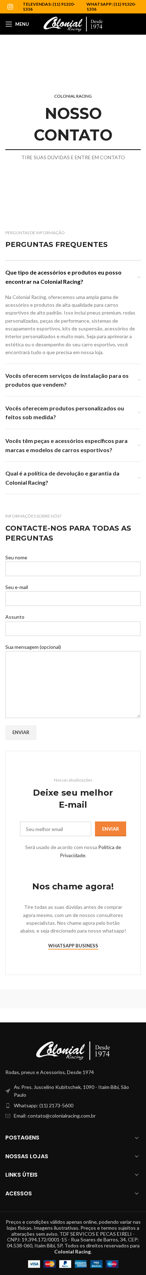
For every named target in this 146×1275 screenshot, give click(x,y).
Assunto (14, 617)
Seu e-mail (16, 587)
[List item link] (73, 1105)
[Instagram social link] (10, 6)
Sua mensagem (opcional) (33, 647)
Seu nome (16, 557)
